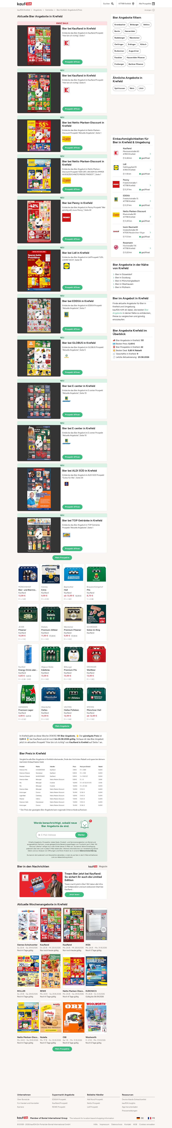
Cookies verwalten (147, 1124)
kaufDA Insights (128, 1103)
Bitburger (134, 25)
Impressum (104, 1124)
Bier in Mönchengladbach (127, 281)
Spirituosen (119, 88)
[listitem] (28, 582)
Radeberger (119, 38)
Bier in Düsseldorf (123, 274)
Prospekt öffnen (72, 62)
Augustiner (134, 51)
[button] (62, 43)
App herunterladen (130, 1107)
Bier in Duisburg (122, 277)
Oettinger (118, 44)
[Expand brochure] (39, 45)
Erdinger (132, 44)
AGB (135, 1124)
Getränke (49, 10)
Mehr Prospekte (62, 557)
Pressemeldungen (129, 1111)
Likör (141, 88)
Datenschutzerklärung (88, 851)
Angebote (37, 10)
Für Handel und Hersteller (28, 1103)
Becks (117, 31)
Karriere (20, 1107)
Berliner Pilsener (136, 64)
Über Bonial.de (23, 1099)
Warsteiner (135, 38)
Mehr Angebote (62, 726)
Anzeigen (148, 10)
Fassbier (118, 57)
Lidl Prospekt (92, 1107)
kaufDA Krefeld (23, 10)
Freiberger (119, 64)
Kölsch (143, 44)
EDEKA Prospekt (59, 1099)
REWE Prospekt (58, 1107)
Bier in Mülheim (122, 287)
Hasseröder (130, 31)
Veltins (146, 25)
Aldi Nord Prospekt (95, 1099)
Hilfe (96, 1124)
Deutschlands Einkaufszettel (134, 1099)
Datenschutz (116, 1124)
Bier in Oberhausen (124, 284)
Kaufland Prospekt (59, 1103)
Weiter (81, 835)
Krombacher (120, 25)
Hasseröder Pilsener (136, 57)
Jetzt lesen (74, 894)
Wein (132, 88)
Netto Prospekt (93, 1103)
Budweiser (119, 51)
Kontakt (127, 1124)
